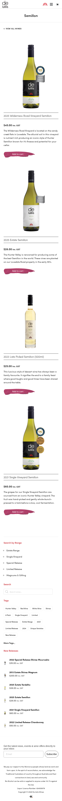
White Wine (36, 608)
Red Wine (24, 608)
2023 (39, 621)
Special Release (14, 562)
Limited (35, 615)
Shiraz (48, 608)
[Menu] (51, 4)
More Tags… (9, 642)
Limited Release (14, 569)
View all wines (13, 28)
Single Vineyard (14, 556)
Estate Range (12, 550)
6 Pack (8, 615)
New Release (10, 635)
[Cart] (57, 4)
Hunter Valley (10, 608)
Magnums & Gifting (16, 575)
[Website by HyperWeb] (31, 797)
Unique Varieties (36, 628)
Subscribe (51, 754)
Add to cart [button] (17, 154)
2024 (24, 628)
